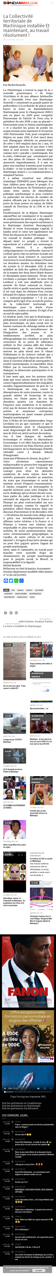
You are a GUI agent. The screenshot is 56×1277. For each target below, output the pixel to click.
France (18, 1122)
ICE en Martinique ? (22, 1229)
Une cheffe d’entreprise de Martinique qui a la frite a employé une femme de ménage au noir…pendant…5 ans (34, 1257)
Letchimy (39, 590)
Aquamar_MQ (37, 1096)
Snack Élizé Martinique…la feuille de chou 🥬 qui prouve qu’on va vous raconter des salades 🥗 (33, 1143)
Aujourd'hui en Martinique (37, 675)
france (20, 590)
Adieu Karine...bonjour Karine (36, 621)
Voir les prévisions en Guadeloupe (22, 1103)
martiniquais (35, 594)
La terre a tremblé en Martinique (22, 626)
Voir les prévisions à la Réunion (20, 1108)
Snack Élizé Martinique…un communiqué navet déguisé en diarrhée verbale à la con (32, 1173)
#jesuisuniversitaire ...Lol (39, 708)
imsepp (29, 590)
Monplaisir (22, 597)
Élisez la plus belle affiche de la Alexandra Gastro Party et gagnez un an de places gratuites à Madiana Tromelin (34, 1154)
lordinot (8, 594)
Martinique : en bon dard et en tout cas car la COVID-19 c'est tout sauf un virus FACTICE (41, 741)
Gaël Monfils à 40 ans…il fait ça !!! (27, 1247)
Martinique (9, 597)
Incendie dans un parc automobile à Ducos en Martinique (38, 813)
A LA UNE (8, 645)
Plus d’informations (22, 1270)
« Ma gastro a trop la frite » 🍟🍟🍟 (29, 1164)
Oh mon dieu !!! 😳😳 (23, 1134)
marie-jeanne (21, 594)
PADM (32, 597)
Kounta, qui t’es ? (21, 1182)
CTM (13, 590)
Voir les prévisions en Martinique (21, 1105)
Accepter (38, 1270)
